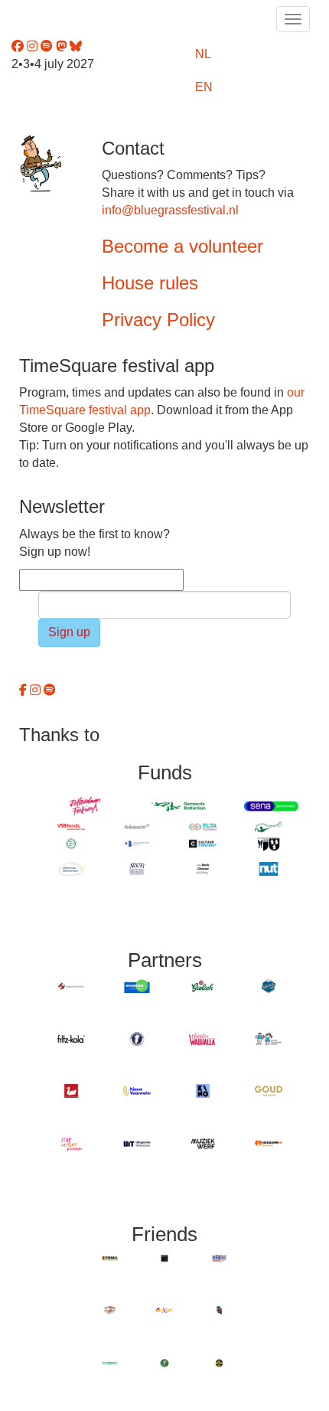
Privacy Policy (158, 319)
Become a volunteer (182, 246)
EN (204, 86)
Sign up (69, 632)
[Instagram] (37, 690)
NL (203, 53)
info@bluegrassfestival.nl (170, 210)
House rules (150, 283)
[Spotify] (50, 690)
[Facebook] (24, 690)
